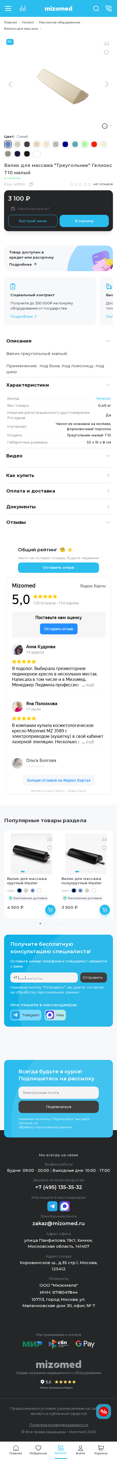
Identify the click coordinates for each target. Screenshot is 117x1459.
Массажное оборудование (59, 22)
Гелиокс (103, 398)
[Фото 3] (31, 871)
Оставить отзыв (58, 567)
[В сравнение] (106, 43)
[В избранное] (106, 52)
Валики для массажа (21, 28)
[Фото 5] (37, 871)
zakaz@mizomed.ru (58, 1223)
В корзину (84, 221)
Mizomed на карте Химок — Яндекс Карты (58, 790)
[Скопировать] (31, 184)
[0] (22, 8)
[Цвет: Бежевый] (26, 890)
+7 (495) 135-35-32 (58, 1187)
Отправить (92, 977)
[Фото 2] (27, 871)
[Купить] (50, 910)
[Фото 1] (22, 871)
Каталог (28, 22)
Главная (10, 22)
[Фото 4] (34, 871)
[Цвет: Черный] (19, 890)
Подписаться (58, 1107)
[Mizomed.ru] (58, 8)
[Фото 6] (41, 871)
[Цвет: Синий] (32, 890)
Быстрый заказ (33, 221)
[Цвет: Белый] (39, 890)
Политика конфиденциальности (58, 1425)
